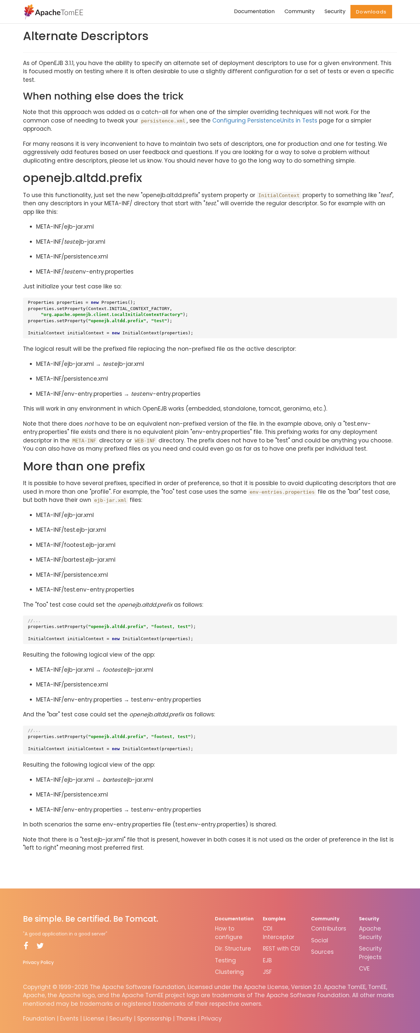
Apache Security (370, 933)
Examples (274, 918)
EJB (267, 960)
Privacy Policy (38, 962)
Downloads (371, 11)
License (93, 1018)
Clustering (229, 972)
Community (299, 11)
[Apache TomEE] (53, 11)
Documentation (254, 11)
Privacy (211, 1018)
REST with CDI (281, 949)
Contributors (328, 928)
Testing (225, 960)
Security (335, 11)
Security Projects (370, 953)
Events (69, 1018)
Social (319, 940)
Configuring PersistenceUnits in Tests (264, 120)
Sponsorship (154, 1018)
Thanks (186, 1018)
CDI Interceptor (278, 933)
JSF (267, 972)
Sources (322, 952)
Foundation (39, 1018)
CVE (364, 969)
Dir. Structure (233, 949)
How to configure (228, 933)
